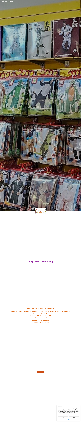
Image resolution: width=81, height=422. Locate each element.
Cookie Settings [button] (68, 419)
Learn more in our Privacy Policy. (62, 414)
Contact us (11, 1)
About (6, 1)
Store (3, 1)
